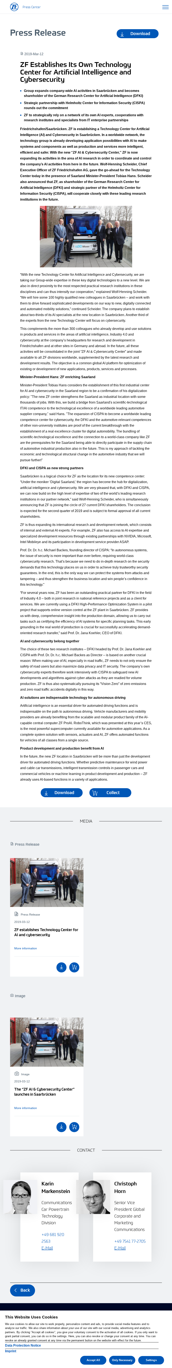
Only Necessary (122, 1360)
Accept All (93, 1360)
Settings (151, 1360)
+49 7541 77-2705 (130, 1241)
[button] (165, 6)
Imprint (10, 1351)
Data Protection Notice (23, 1345)
